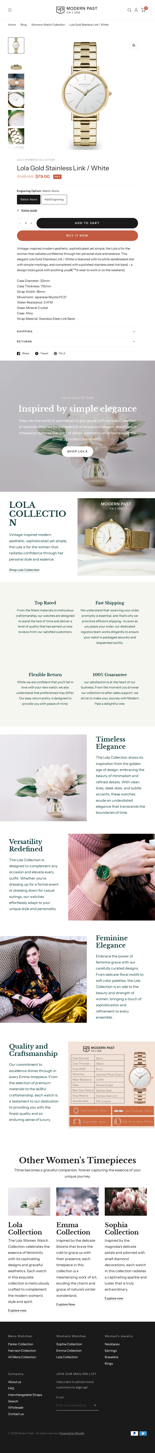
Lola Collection (67, 1357)
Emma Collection (69, 1351)
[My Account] (136, 10)
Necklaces (112, 1344)
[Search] (129, 10)
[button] (77, 451)
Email (60, 1397)
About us (14, 1382)
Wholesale (15, 1407)
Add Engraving (54, 199)
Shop (23, 24)
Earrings (111, 1351)
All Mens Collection (22, 1357)
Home (12, 24)
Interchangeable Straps (25, 1395)
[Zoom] (134, 45)
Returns (24, 341)
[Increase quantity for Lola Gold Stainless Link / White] (31, 223)
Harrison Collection (22, 1351)
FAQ (11, 1388)
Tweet (44, 353)
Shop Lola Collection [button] (24, 570)
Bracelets (111, 1357)
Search (13, 1401)
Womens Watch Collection (48, 24)
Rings (109, 1363)
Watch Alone (28, 199)
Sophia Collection (69, 1344)
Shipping (25, 331)
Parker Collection (20, 1344)
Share (25, 353)
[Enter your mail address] (95, 1405)
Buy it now (77, 235)
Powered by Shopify (72, 1433)
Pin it (62, 353)
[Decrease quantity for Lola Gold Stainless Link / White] (20, 223)
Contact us (16, 1414)
